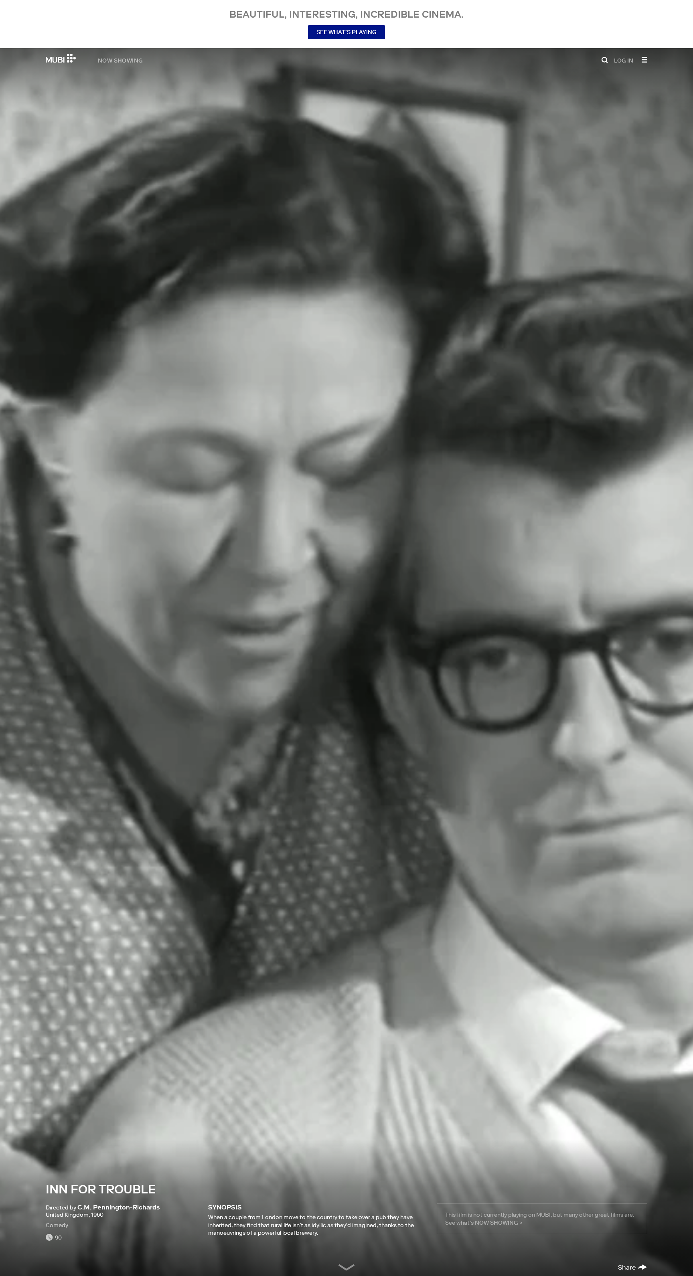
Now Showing (120, 60)
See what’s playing (346, 32)
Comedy (57, 1225)
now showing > (499, 1222)
